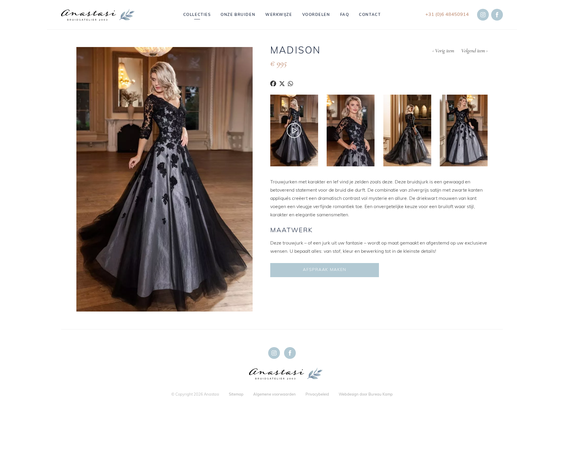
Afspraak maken (324, 270)
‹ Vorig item (443, 51)
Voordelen (316, 15)
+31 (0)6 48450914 (447, 14)
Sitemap (236, 394)
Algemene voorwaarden (274, 394)
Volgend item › (474, 51)
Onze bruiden (238, 15)
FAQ (344, 15)
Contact (370, 15)
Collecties (197, 15)
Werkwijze (278, 15)
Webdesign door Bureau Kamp (366, 394)
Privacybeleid (317, 394)
